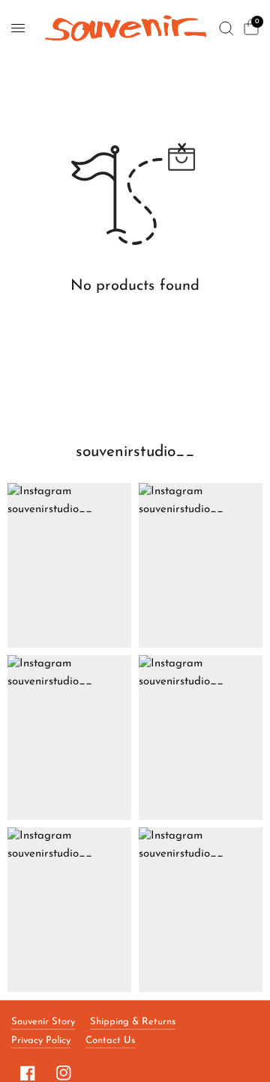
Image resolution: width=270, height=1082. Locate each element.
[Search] (226, 28)
